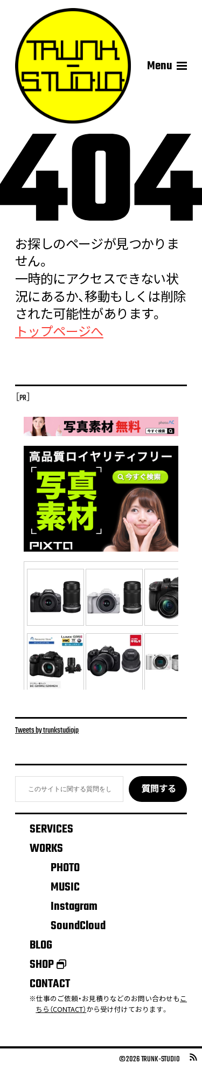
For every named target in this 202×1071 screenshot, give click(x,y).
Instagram (74, 907)
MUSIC (65, 887)
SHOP (42, 965)
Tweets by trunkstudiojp (47, 730)
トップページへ (59, 333)
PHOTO (65, 868)
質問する (159, 789)
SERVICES (51, 829)
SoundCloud (78, 926)
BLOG (41, 945)
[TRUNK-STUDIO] (73, 66)
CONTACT (50, 984)
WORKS (46, 849)
